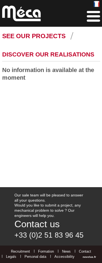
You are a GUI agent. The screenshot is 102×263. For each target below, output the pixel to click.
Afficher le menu (93, 16)
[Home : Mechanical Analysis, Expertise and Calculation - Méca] (21, 13)
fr (96, 4)
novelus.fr (89, 256)
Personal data (35, 257)
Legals (11, 257)
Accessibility (64, 257)
